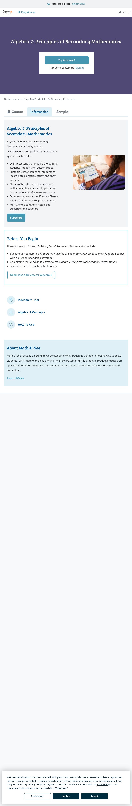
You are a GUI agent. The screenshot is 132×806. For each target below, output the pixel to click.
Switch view (78, 3)
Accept (94, 796)
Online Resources (13, 99)
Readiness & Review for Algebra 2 (31, 275)
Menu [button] (122, 12)
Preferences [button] (61, 788)
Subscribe (16, 218)
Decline (66, 796)
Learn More (15, 378)
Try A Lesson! (66, 60)
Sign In (79, 68)
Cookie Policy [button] (103, 784)
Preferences (37, 796)
